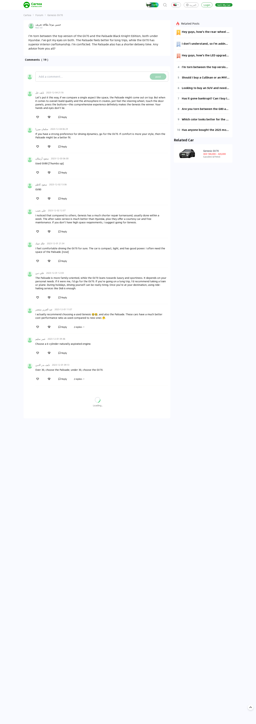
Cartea (27, 15)
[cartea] (33, 5)
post (158, 77)
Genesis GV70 (55, 15)
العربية (192, 5)
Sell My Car (223, 5)
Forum (39, 15)
